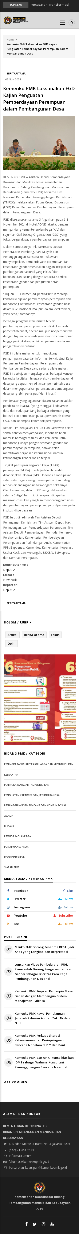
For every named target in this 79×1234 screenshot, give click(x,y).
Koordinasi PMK (14, 857)
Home (11, 39)
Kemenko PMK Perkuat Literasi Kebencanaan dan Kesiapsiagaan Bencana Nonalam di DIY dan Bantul (41, 1040)
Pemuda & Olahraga (17, 836)
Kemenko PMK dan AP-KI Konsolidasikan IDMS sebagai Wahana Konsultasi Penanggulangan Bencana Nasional (44, 1062)
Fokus (55, 635)
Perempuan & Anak (16, 847)
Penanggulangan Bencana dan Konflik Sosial (35, 805)
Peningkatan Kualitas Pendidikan (26, 785)
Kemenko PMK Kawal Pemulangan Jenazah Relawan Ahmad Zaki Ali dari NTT (42, 1018)
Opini (11, 644)
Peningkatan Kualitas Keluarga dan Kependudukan (38, 764)
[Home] (16, 20)
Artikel (12, 635)
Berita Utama (16, 73)
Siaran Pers (11, 867)
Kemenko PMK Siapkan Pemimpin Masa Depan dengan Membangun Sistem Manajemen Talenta (44, 996)
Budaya (9, 826)
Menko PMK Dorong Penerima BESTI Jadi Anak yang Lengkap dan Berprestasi (44, 949)
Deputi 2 (9, 570)
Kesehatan (11, 774)
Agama (8, 816)
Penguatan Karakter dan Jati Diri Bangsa (32, 795)
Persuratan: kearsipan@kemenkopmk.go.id (37, 1167)
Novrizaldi (10, 580)
